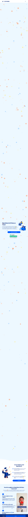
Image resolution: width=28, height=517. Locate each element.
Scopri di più (24, 514)
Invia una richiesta (14, 232)
